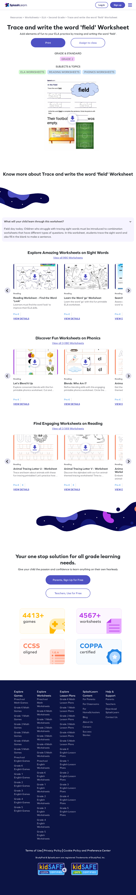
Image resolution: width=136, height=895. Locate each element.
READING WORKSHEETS (64, 71)
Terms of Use (34, 850)
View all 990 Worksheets (68, 257)
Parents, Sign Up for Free (68, 579)
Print (48, 42)
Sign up (117, 5)
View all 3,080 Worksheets (68, 343)
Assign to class (88, 42)
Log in (102, 5)
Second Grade (57, 17)
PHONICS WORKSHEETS (99, 71)
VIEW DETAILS (21, 318)
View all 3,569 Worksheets (68, 428)
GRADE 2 (67, 59)
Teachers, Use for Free (68, 593)
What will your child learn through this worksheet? (34, 221)
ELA (44, 17)
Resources (16, 17)
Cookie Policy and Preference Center (87, 850)
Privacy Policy (53, 850)
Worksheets (32, 17)
